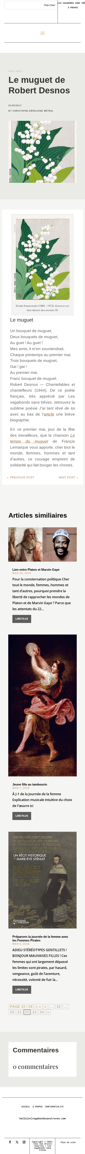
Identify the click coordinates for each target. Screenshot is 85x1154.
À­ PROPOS (37, 1106)
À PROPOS (73, 7)
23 (34, 1012)
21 (20, 1012)
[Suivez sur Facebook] (10, 1142)
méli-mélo (15, 71)
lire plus (21, 618)
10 (59, 1006)
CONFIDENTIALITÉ (54, 1106)
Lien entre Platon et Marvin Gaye (35, 569)
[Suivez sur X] (17, 1142)
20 (12, 1012)
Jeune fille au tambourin (29, 784)
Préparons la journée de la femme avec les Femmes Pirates (40, 938)
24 (42, 1012)
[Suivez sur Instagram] (24, 1142)
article (49, 414)
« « (38, 1006)
